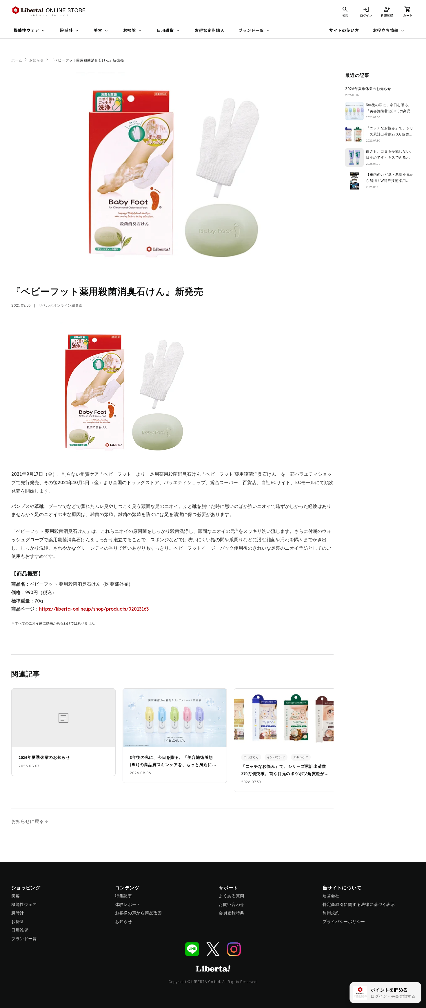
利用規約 (331, 912)
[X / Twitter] (213, 949)
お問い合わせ (231, 904)
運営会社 (331, 895)
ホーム (16, 60)
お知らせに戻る (30, 821)
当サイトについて (342, 888)
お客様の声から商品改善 (138, 912)
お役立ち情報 (389, 30)
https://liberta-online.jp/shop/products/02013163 (94, 609)
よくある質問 (231, 895)
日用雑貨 (169, 30)
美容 (101, 30)
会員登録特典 (231, 912)
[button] (408, 12)
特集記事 (123, 895)
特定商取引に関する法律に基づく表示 (359, 904)
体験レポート (128, 904)
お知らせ (36, 60)
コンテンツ (127, 888)
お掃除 (133, 30)
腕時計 (70, 30)
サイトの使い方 (344, 30)
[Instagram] (234, 949)
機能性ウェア (30, 30)
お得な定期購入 (210, 30)
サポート (228, 888)
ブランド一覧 (255, 30)
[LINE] (192, 949)
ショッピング (26, 888)
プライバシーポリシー (344, 921)
